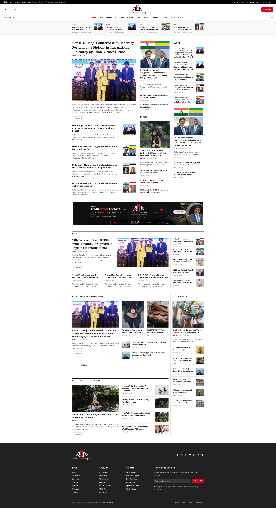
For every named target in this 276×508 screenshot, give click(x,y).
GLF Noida (250, 2)
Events (142, 159)
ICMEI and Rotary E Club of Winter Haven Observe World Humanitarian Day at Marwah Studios (182, 271)
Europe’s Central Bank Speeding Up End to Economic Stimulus (187, 173)
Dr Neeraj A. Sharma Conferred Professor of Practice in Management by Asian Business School (42, 2)
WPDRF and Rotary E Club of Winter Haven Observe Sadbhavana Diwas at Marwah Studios (182, 261)
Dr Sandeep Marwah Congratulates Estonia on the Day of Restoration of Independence (182, 28)
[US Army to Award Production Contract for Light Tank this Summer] (200, 382)
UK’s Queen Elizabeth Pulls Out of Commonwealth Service (152, 181)
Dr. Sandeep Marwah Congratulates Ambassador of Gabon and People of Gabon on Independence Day (154, 74)
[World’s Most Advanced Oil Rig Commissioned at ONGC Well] (200, 360)
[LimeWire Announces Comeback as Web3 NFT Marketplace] (162, 417)
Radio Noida (267, 2)
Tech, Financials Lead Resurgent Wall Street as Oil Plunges (136, 427)
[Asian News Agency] (138, 9)
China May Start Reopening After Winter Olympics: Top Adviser (118, 276)
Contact (181, 17)
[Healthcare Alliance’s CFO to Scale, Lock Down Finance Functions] (126, 344)
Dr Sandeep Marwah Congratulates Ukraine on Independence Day (149, 28)
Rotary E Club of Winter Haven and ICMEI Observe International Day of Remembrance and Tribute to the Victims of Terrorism (182, 281)
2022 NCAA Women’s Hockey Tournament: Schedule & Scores (153, 276)
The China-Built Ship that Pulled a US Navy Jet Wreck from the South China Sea (153, 153)
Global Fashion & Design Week (87, 296)
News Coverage (143, 17)
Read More (78, 118)
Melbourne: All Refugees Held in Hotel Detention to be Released (182, 370)
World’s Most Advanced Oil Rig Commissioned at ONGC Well (182, 359)
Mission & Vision (127, 17)
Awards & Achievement (109, 17)
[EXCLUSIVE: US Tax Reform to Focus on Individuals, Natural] (158, 314)
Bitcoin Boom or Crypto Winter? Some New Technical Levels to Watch (148, 354)
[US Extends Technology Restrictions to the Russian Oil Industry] (95, 398)
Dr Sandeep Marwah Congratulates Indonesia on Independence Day (94, 184)
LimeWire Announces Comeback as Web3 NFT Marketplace (136, 414)
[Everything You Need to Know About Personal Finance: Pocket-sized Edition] (133, 314)
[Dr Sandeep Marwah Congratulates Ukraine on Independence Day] (165, 26)
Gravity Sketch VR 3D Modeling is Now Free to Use (136, 400)
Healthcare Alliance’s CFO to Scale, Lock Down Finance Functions (149, 343)
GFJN (242, 2)
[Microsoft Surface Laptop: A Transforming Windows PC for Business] (162, 390)
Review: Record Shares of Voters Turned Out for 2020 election (187, 331)
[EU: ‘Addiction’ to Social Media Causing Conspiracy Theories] (200, 350)
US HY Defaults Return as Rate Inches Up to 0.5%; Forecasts (154, 96)
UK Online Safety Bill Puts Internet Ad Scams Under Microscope (154, 191)
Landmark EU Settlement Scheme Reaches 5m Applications (181, 402)
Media (155, 17)
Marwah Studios (108, 502)
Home (94, 17)
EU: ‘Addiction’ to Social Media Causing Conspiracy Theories (182, 349)
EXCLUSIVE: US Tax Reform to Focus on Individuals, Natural (155, 331)
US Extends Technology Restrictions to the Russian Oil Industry (95, 416)
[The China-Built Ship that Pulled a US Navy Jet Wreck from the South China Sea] (155, 134)
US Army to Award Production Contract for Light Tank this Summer (181, 380)
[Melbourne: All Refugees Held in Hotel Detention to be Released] (200, 371)
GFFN (236, 2)
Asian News (83, 56)
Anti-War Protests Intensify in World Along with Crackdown (153, 171)
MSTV (258, 2)
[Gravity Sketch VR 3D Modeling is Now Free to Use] (162, 403)
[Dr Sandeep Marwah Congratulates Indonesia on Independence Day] (129, 187)
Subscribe (267, 9)
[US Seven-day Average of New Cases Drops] (200, 392)
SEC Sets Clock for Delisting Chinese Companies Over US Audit (188, 164)
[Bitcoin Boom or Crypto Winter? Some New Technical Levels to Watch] (126, 355)
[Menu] (272, 17)
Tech (74, 421)
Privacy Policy (193, 486)
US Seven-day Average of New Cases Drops (182, 391)
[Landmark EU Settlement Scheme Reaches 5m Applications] (200, 403)
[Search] (268, 17)
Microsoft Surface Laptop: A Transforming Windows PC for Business (135, 388)
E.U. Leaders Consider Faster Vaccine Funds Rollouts (154, 106)
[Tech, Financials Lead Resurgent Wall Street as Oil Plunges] (162, 430)
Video (165, 17)
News (74, 24)
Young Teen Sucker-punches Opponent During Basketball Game (85, 276)
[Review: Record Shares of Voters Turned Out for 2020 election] (188, 314)
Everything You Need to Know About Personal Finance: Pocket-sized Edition (132, 331)
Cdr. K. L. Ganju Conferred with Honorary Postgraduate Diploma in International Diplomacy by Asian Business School (81, 28)
